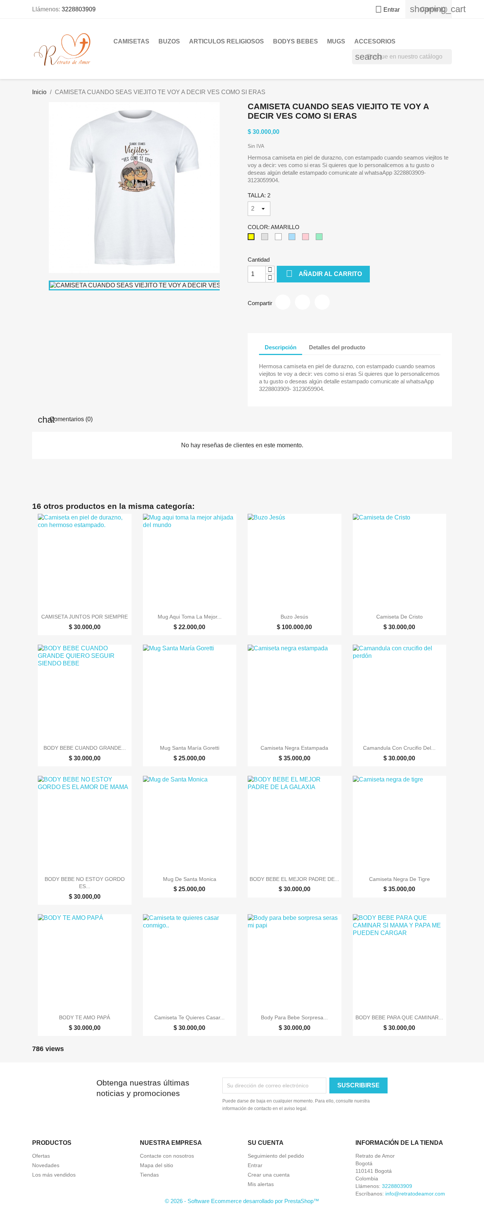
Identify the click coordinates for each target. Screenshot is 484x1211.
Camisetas (131, 41)
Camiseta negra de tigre (399, 879)
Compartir (282, 302)
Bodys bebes (295, 41)
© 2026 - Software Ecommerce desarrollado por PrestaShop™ (242, 1201)
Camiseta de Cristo (399, 617)
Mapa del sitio (156, 1165)
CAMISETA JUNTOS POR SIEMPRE (84, 617)
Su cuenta (266, 1143)
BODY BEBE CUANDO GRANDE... (84, 748)
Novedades (45, 1165)
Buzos (169, 41)
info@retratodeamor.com (415, 1194)
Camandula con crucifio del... (399, 748)
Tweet (302, 302)
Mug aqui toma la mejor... (190, 617)
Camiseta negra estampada (294, 748)
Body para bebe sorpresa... (294, 1017)
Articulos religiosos (226, 41)
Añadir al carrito (324, 273)
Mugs (336, 41)
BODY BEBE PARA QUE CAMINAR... (399, 1017)
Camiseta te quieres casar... (189, 1017)
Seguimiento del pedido (276, 1156)
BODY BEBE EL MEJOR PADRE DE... (294, 879)
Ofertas (41, 1156)
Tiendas (149, 1175)
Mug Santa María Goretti (189, 748)
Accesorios (375, 41)
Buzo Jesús (294, 617)
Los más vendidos (54, 1175)
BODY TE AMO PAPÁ (84, 1017)
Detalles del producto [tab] (337, 347)
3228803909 (79, 9)
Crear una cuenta (269, 1175)
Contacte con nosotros (167, 1156)
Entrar (255, 1165)
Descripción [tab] (280, 347)
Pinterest (322, 302)
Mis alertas (261, 1184)
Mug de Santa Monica (189, 879)
